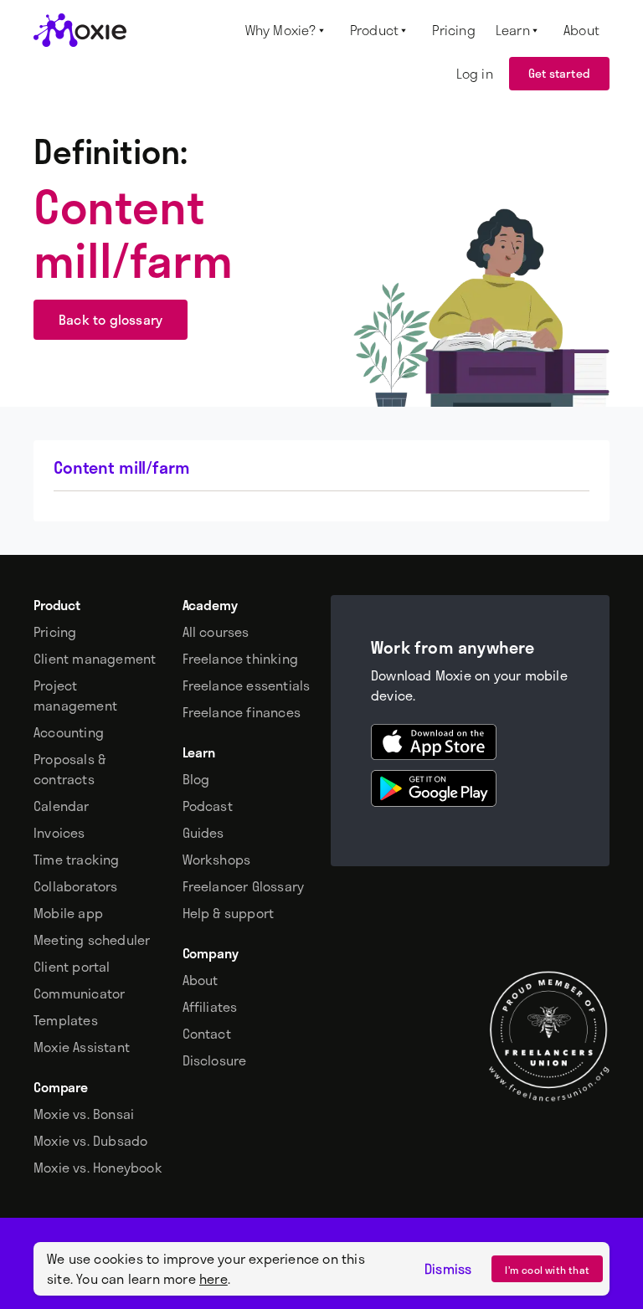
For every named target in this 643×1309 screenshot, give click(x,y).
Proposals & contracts (69, 769)
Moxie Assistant (81, 1047)
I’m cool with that (547, 1269)
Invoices (59, 833)
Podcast (208, 806)
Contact (207, 1034)
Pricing (54, 632)
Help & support (229, 913)
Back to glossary (110, 319)
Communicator (79, 993)
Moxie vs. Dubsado (90, 1141)
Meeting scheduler (91, 940)
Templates (65, 1020)
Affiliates (210, 1007)
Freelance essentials (247, 685)
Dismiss (447, 1269)
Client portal (72, 967)
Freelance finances (242, 712)
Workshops (217, 860)
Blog (196, 779)
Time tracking (76, 860)
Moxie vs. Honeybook (97, 1168)
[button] (287, 30)
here (213, 1278)
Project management (75, 695)
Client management (94, 659)
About (201, 980)
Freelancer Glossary (244, 886)
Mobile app (68, 913)
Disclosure (215, 1060)
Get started (559, 73)
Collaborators (75, 886)
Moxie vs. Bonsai (83, 1114)
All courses (216, 632)
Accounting (68, 732)
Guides (203, 833)
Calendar (61, 806)
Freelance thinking (241, 659)
